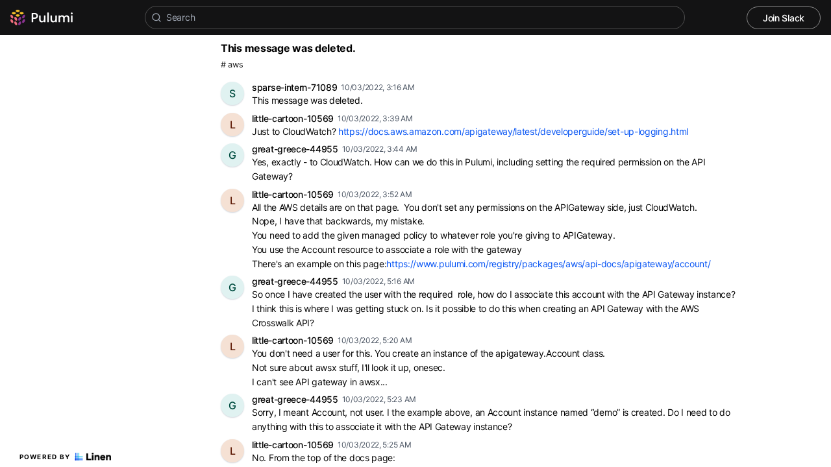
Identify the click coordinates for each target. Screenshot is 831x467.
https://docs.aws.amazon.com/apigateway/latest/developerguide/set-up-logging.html (513, 131)
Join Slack (783, 17)
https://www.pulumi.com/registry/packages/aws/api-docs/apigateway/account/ (548, 263)
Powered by (45, 457)
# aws (232, 64)
